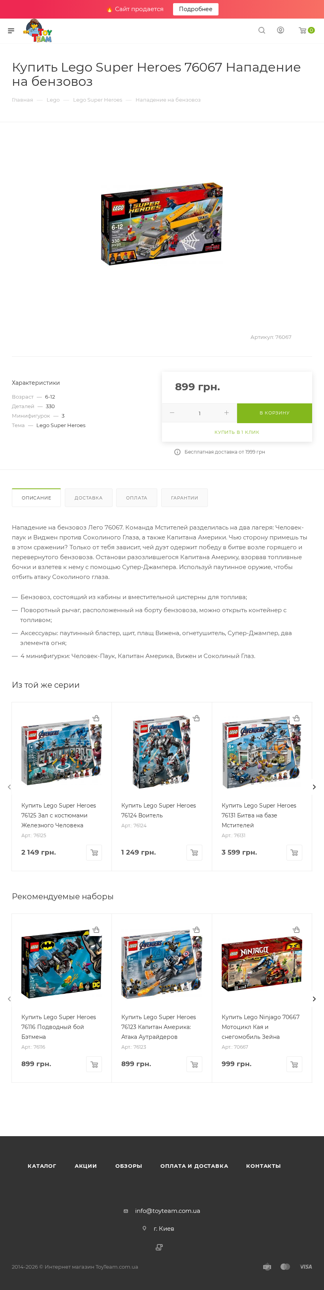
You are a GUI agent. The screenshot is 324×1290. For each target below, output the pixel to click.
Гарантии (184, 498)
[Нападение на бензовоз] (162, 224)
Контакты (263, 1166)
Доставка (88, 498)
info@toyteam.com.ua (167, 1210)
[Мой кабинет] (280, 31)
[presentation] (9, 787)
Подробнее (196, 9)
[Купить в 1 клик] (95, 718)
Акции (86, 1166)
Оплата (136, 498)
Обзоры (128, 1166)
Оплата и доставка (194, 1166)
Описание (36, 498)
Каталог (42, 1166)
